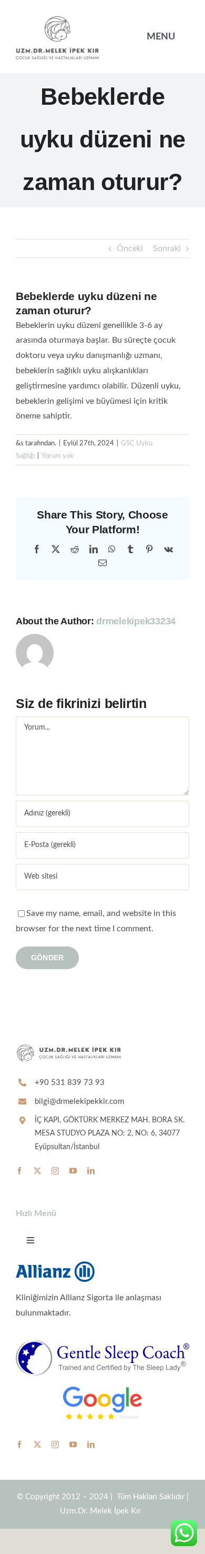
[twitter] (37, 1170)
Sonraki (167, 248)
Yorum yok (58, 456)
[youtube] (73, 1170)
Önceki (130, 248)
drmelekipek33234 (136, 621)
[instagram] (55, 1170)
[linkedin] (91, 1170)
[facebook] (19, 1170)
